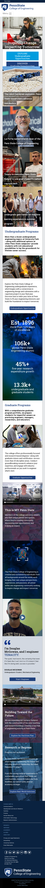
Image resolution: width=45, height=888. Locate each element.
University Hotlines (9, 843)
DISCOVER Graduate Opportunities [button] (22, 64)
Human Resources (8, 815)
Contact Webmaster (22, 885)
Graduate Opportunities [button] (22, 477)
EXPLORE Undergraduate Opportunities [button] (22, 56)
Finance (6, 813)
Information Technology (10, 818)
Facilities (6, 811)
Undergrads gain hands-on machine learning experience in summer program (22, 219)
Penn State (7, 1)
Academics (7, 830)
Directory (7, 835)
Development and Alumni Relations (13, 808)
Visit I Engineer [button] (22, 679)
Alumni (6, 832)
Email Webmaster (8, 845)
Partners (6, 827)
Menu (6, 13)
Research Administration (10, 820)
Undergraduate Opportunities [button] (22, 308)
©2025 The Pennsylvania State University (22, 880)
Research (6, 825)
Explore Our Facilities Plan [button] (22, 735)
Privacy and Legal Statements (12, 838)
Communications (8, 806)
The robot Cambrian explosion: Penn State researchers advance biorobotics (22, 98)
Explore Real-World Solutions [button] (22, 791)
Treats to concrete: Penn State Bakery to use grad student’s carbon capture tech (22, 179)
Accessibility (7, 840)
